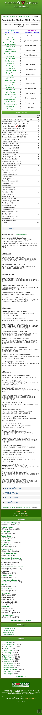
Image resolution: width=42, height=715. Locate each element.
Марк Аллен (10, 106)
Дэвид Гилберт (10, 85)
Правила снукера (9, 630)
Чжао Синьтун (8, 646)
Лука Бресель (10, 68)
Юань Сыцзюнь (10, 94)
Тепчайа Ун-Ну (10, 47)
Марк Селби (10, 87)
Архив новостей (8, 632)
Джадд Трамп (8, 642)
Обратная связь (8, 635)
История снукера (9, 628)
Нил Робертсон (8, 644)
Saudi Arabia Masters (24, 16)
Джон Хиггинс (10, 39)
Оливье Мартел (20, 234)
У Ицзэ (10, 75)
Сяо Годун (8, 661)
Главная (5, 16)
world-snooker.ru (30, 698)
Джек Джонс (10, 78)
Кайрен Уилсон (8, 659)
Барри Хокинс (10, 101)
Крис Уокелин (9, 665)
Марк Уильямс (8, 657)
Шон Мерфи (7, 653)
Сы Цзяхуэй (8, 673)
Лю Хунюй (10, 37)
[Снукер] (21, 4)
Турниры (12, 16)
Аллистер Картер (10, 97)
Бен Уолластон (10, 61)
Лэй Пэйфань (10, 56)
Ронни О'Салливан (10, 669)
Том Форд (10, 63)
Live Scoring (25, 515)
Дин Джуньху (10, 49)
